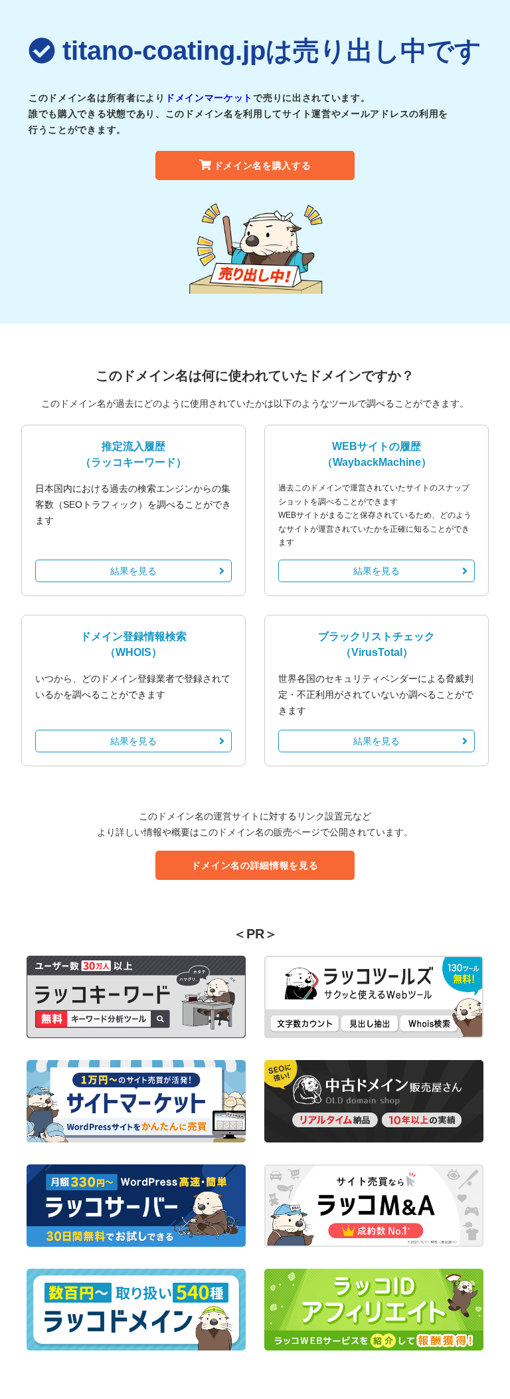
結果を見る (133, 571)
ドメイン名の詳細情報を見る (254, 865)
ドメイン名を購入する (262, 165)
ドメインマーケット (209, 97)
